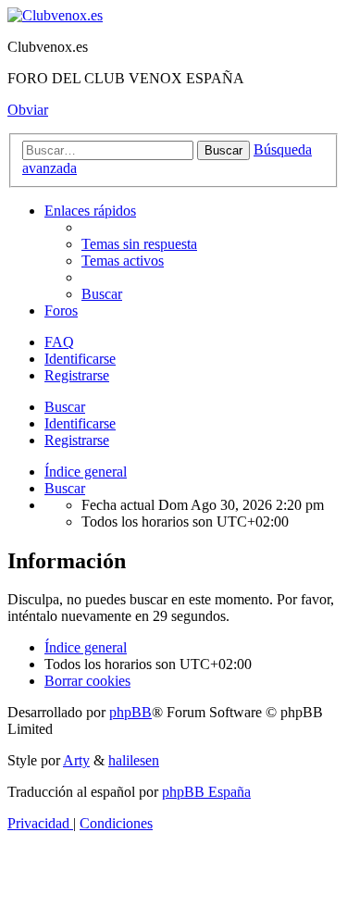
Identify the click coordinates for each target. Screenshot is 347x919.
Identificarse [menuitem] (80, 358)
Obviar (27, 110)
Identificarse (80, 423)
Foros (61, 310)
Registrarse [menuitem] (76, 375)
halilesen (133, 760)
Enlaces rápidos (90, 210)
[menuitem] (139, 244)
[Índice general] (55, 15)
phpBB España (206, 792)
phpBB (130, 712)
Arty (76, 760)
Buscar (64, 407)
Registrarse (76, 440)
